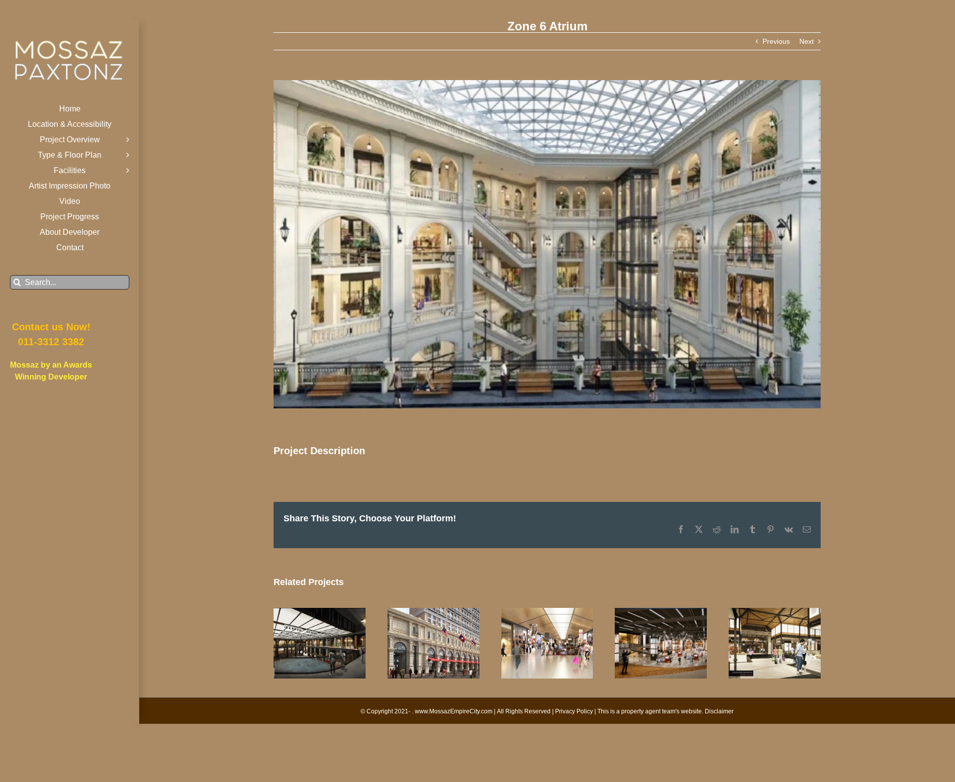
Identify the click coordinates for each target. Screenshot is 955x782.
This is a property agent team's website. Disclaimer (665, 711)
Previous (776, 41)
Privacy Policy (574, 711)
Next (806, 41)
